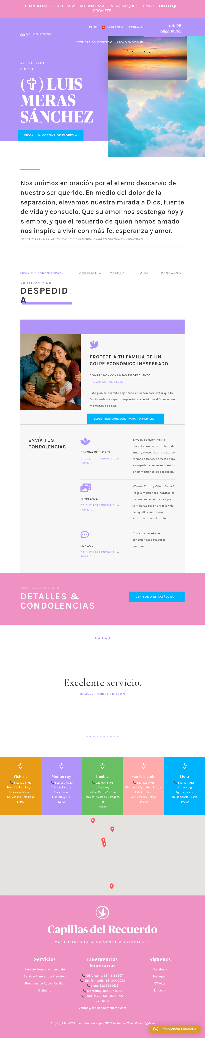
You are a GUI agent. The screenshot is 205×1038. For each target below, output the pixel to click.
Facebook (160, 969)
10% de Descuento (170, 29)
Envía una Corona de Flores (49, 135)
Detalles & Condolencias (94, 42)
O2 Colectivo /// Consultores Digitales (130, 1023)
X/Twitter (160, 983)
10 (118, 736)
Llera (184, 777)
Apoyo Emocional (130, 42)
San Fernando (144, 777)
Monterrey (61, 777)
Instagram (160, 976)
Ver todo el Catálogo (155, 597)
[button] (175, 1029)
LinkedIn (160, 990)
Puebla (27, 69)
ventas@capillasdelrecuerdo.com (102, 1008)
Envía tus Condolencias (41, 273)
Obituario (136, 27)
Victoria (20, 777)
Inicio (93, 27)
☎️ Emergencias (113, 27)
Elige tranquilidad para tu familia (124, 419)
